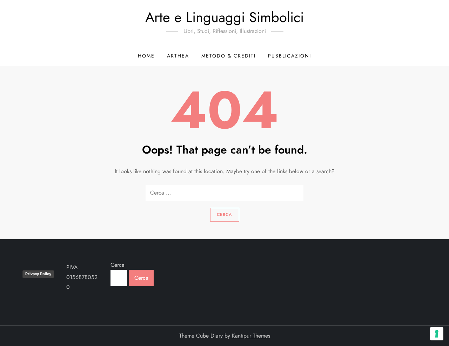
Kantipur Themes (251, 336)
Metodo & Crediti (228, 55)
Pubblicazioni (289, 55)
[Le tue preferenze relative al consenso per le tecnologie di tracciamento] (436, 333)
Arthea (178, 55)
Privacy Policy (38, 273)
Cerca (117, 265)
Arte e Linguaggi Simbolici (224, 17)
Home (146, 55)
